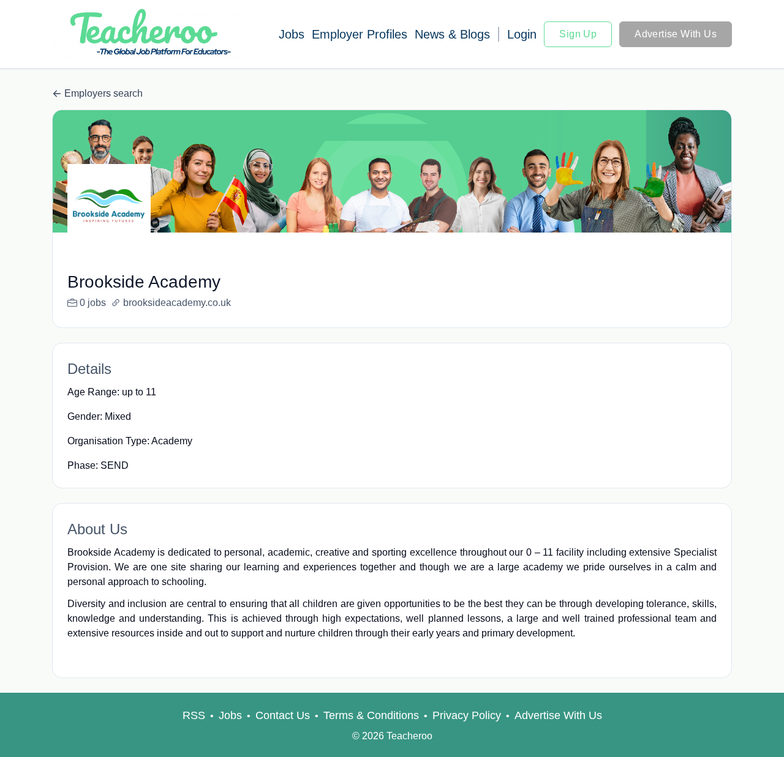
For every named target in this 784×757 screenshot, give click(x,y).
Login (522, 34)
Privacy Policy (466, 715)
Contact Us (282, 715)
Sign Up (578, 34)
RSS (194, 715)
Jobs (291, 34)
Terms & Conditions (371, 715)
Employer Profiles (359, 34)
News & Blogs (452, 34)
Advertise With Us (676, 34)
